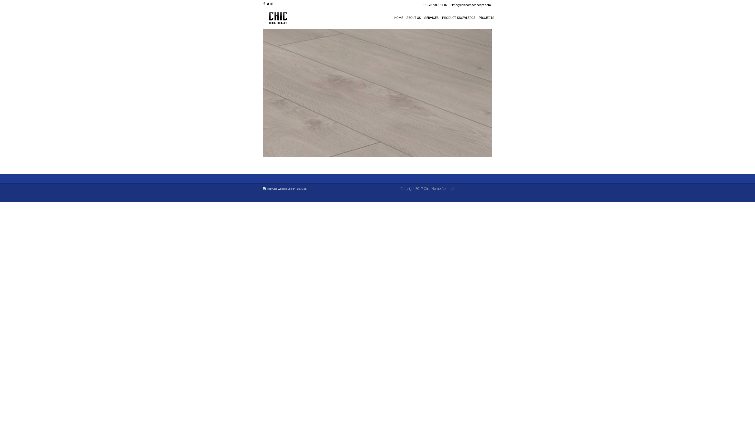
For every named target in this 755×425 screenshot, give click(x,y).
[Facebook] (264, 4)
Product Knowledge (458, 18)
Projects (486, 18)
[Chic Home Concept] (277, 18)
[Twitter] (268, 4)
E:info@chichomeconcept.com (470, 5)
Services (431, 18)
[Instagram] (272, 4)
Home (398, 18)
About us (413, 18)
